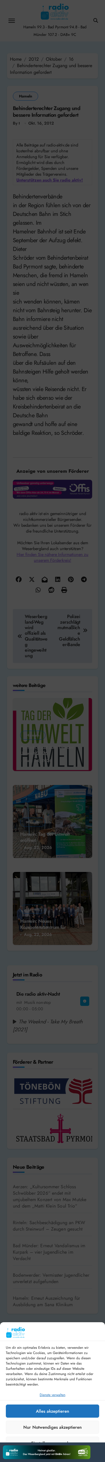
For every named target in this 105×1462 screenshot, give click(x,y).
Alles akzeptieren (52, 1411)
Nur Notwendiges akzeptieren (52, 1427)
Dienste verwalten (52, 1395)
